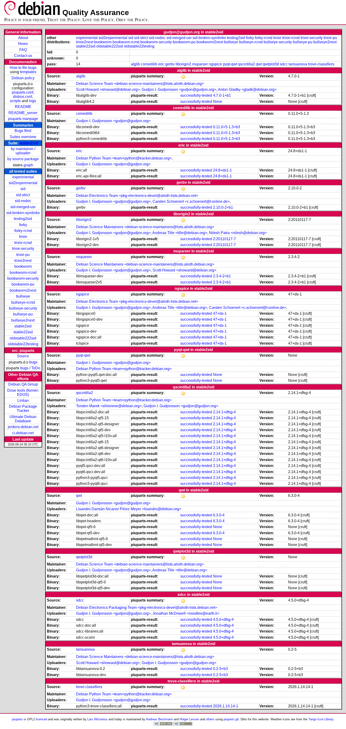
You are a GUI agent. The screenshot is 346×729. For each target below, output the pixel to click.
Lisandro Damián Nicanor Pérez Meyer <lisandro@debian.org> (128, 509)
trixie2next (23, 261)
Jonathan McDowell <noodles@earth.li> (186, 613)
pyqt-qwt (230, 64)
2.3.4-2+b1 (222, 276)
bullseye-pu (23, 314)
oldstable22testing (23, 344)
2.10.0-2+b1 (223, 207)
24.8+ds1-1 (222, 170)
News (23, 44)
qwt (259, 64)
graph (28, 165)
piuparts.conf (22, 92)
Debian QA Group (23, 384)
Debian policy (23, 78)
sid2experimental (23, 183)
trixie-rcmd (23, 243)
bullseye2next (23, 320)
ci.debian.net (23, 433)
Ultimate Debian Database (22, 419)
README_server (22, 113)
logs (32, 101)
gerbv (170, 64)
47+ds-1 (220, 313)
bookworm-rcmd (23, 273)
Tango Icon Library (320, 719)
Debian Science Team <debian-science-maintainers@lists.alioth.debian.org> (140, 84)
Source (23, 356)
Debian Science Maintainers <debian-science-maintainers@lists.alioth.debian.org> (145, 227)
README (23, 107)
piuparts (17, 719)
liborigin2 (183, 64)
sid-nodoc (23, 201)
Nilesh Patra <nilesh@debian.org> (238, 233)
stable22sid (23, 332)
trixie (23, 237)
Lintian (23, 400)
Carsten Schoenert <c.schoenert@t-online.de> (191, 201)
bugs (33, 362)
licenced (41, 719)
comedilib (149, 64)
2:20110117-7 (224, 239)
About (23, 38)
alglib (135, 64)
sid (22, 189)
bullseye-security (23, 308)
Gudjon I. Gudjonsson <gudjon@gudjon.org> (179, 90)
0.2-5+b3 (220, 669)
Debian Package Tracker (23, 408)
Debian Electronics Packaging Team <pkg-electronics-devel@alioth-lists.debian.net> (146, 607)
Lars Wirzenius (97, 719)
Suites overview (23, 137)
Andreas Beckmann (159, 719)
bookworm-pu (23, 284)
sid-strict (23, 195)
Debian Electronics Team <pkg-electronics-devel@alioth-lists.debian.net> (137, 196)
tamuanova (298, 64)
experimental (23, 177)
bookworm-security (23, 278)
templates (28, 72)
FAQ (23, 50)
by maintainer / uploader (23, 151)
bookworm (23, 266)
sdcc (284, 64)
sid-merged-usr (23, 207)
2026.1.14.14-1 (225, 706)
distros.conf (22, 97)
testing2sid (23, 219)
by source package (23, 159)
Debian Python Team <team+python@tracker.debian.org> (124, 369)
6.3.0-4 (219, 515)
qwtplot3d (271, 64)
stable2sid (29, 143)
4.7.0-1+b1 (222, 95)
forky (23, 225)
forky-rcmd (23, 231)
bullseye (23, 296)
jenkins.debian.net (23, 427)
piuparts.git (231, 719)
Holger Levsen (189, 719)
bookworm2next (23, 290)
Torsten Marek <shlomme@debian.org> (109, 406)
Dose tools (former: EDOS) (23, 392)
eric (161, 64)
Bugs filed (23, 131)
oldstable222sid (23, 338)
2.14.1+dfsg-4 (224, 412)
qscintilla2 (246, 64)
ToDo (35, 368)
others (210, 719)
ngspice (215, 64)
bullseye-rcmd (23, 302)
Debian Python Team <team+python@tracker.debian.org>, (124, 158)
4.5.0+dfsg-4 (223, 619)
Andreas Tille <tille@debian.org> (179, 233)
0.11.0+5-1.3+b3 (226, 127)
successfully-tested (196, 95)
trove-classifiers (321, 64)
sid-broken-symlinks (23, 213)
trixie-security (23, 249)
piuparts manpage (23, 119)
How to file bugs (23, 68)
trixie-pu (23, 255)
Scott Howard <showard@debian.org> (108, 90)
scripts (15, 101)
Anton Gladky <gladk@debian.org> (247, 90)
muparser (200, 64)
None (217, 102)
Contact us (23, 56)
